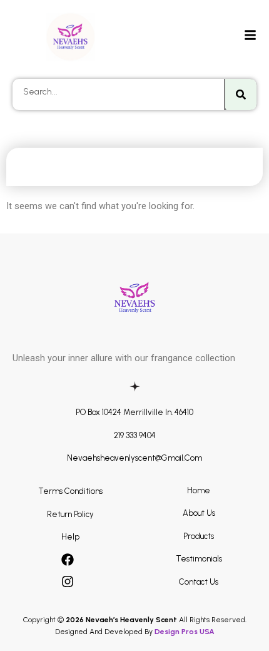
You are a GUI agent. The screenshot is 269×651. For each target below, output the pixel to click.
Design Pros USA (185, 631)
